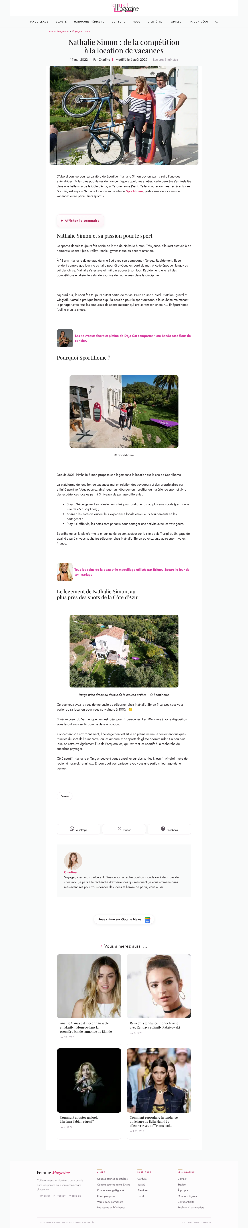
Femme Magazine (58, 31)
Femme (53, 1172)
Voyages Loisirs (81, 31)
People (65, 796)
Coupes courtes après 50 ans (113, 1185)
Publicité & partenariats (191, 1208)
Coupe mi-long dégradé (110, 1190)
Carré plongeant (106, 1196)
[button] (216, 21)
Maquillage (39, 21)
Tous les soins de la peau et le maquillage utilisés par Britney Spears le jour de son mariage (132, 572)
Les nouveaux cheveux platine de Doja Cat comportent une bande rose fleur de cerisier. (133, 338)
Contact (182, 1179)
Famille (175, 21)
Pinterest (60, 1196)
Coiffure (118, 21)
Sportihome (134, 191)
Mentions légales (187, 1196)
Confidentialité (186, 1202)
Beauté (61, 21)
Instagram (43, 1196)
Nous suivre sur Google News (119, 919)
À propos (183, 1190)
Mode (137, 21)
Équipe (182, 1185)
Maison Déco (198, 21)
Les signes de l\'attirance (111, 1208)
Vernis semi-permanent (110, 1202)
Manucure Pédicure (89, 21)
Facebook (75, 1196)
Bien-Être (155, 21)
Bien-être (142, 1190)
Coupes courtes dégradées (112, 1179)
